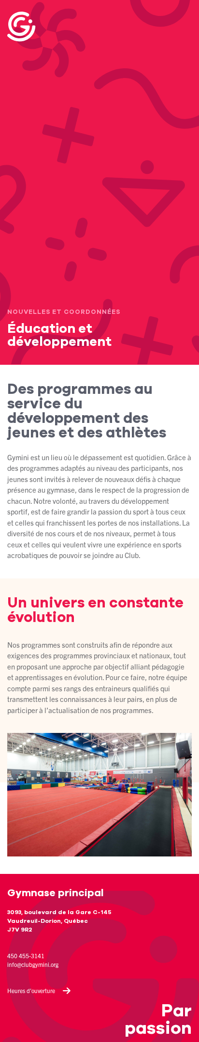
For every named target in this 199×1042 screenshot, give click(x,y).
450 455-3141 (25, 955)
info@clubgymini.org (32, 964)
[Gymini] (31, 27)
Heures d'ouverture (31, 990)
